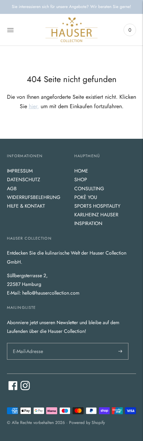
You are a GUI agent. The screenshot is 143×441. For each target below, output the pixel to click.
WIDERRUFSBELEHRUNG (33, 197)
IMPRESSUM (20, 170)
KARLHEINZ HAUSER (96, 214)
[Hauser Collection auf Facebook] (13, 388)
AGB (12, 188)
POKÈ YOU (85, 197)
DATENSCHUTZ (23, 179)
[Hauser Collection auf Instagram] (25, 388)
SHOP (80, 179)
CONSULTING (89, 188)
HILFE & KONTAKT (26, 205)
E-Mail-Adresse (27, 342)
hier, (34, 106)
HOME (81, 170)
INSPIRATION (88, 223)
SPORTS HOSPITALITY (97, 205)
